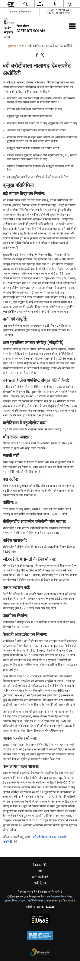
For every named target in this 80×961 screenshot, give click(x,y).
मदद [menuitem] (40, 871)
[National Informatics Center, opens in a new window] (40, 936)
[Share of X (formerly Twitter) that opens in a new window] (42, 55)
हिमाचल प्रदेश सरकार (21, 12)
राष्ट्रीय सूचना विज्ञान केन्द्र (59, 897)
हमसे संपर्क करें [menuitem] (40, 877)
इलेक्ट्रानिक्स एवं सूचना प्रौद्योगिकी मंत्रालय (25, 901)
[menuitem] (10, 4)
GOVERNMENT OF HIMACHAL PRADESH (57, 11)
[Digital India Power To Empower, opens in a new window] (40, 952)
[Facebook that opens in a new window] (36, 55)
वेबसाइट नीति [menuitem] (40, 865)
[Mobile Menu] (72, 26)
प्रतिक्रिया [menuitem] (40, 883)
